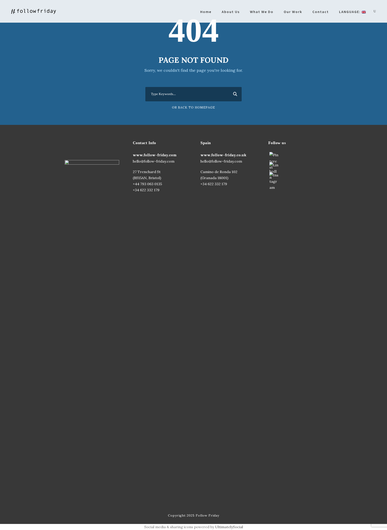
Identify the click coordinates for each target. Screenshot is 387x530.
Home (205, 11)
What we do (261, 11)
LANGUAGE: (350, 11)
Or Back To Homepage (193, 107)
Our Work (293, 11)
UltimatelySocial (229, 527)
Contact (320, 11)
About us (231, 11)
